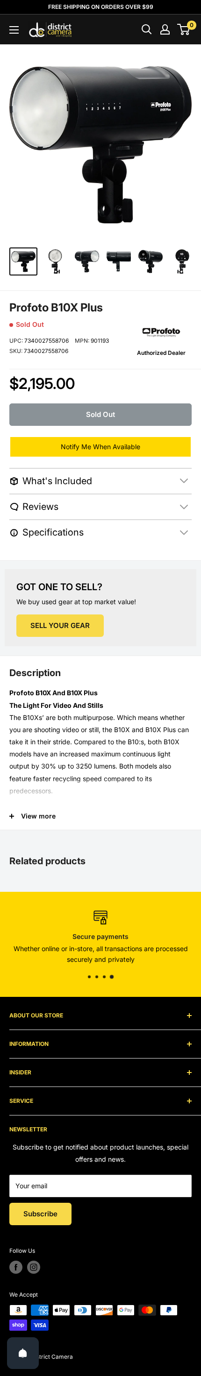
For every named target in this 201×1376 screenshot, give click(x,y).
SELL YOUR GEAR (60, 625)
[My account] (165, 29)
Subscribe (40, 1213)
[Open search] (147, 29)
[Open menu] (14, 30)
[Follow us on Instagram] (33, 1267)
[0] (184, 29)
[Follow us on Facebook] (15, 1267)
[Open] (23, 1353)
